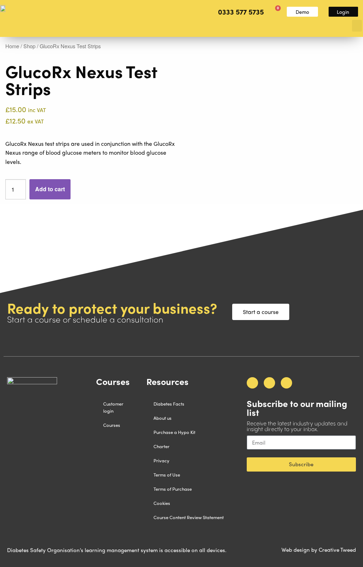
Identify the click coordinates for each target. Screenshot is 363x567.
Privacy (161, 460)
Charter (161, 446)
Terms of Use (166, 474)
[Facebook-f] (252, 383)
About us (162, 417)
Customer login (113, 407)
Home (12, 46)
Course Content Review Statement (188, 517)
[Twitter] (269, 383)
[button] (357, 26)
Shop (29, 46)
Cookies (161, 503)
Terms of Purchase (172, 488)
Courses (111, 425)
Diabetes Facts (168, 403)
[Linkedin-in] (286, 383)
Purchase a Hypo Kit (174, 432)
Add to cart (50, 189)
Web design (295, 550)
